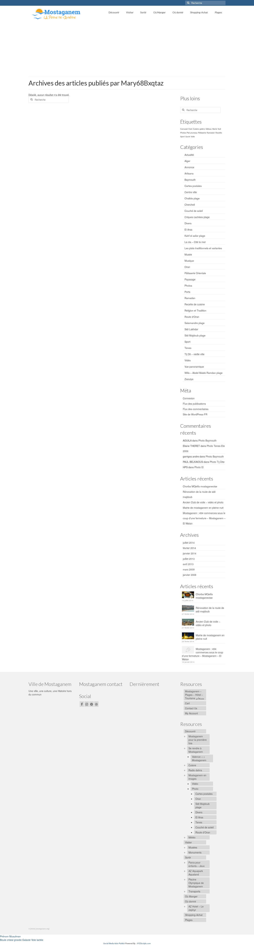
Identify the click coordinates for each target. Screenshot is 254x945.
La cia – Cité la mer (195, 242)
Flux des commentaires (195, 409)
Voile (193, 136)
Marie (214, 129)
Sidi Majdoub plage (195, 335)
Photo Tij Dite (217, 462)
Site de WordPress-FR (195, 414)
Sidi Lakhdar (191, 329)
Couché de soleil (194, 211)
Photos (183, 132)
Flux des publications (194, 403)
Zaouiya (189, 379)
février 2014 (189, 548)
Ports (187, 292)
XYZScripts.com (144, 943)
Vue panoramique (194, 366)
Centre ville (191, 192)
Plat (188, 132)
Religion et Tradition (195, 310)
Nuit (219, 129)
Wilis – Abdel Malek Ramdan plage (204, 373)
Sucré (187, 136)
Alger (187, 161)
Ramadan (211, 132)
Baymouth (190, 179)
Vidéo (188, 360)
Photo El (199, 467)
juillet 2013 (189, 558)
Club (190, 129)
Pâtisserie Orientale (195, 273)
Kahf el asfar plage (195, 235)
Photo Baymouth (207, 440)
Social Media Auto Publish (114, 943)
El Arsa (188, 229)
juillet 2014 (189, 542)
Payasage (190, 279)
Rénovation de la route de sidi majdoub (210, 609)
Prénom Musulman (10, 936)
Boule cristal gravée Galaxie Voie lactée (21, 940)
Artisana (189, 173)
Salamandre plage (195, 323)
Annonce (189, 167)
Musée (188, 254)
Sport (182, 136)
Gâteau (209, 129)
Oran (187, 267)
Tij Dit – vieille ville (194, 354)
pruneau (193, 132)
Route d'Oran (192, 316)
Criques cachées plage (197, 217)
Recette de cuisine (195, 304)
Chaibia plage (192, 198)
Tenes (188, 348)
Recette (218, 132)
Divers (188, 223)
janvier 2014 (189, 553)
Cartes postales (193, 186)
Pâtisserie (202, 132)
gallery (202, 129)
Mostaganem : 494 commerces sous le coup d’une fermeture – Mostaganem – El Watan (204, 518)
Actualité (189, 154)
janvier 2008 (189, 575)
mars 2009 (189, 569)
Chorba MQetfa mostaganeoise (200, 486)
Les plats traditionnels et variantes (203, 248)
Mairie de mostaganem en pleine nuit (203, 507)
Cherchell (190, 204)
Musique (189, 260)
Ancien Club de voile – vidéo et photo (203, 502)
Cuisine (196, 129)
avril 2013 (188, 564)
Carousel (184, 129)
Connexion (189, 398)
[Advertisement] (127, 47)
